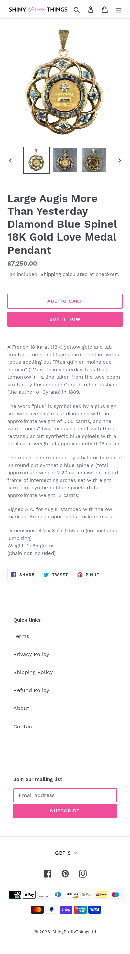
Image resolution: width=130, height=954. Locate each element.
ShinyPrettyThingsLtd (74, 931)
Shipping (50, 274)
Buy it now (65, 319)
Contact (23, 726)
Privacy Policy (31, 654)
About (21, 708)
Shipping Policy (33, 672)
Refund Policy (31, 690)
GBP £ (63, 853)
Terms (21, 636)
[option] (36, 160)
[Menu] (119, 9)
